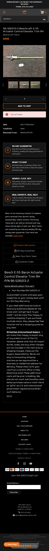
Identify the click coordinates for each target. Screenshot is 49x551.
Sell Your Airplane (24, 426)
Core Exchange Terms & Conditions (24, 453)
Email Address (13, 483)
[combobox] (24, 19)
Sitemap (24, 549)
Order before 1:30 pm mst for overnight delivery (24, 3)
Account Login (24, 444)
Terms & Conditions (24, 449)
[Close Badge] (38, 543)
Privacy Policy (24, 458)
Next (46, 85)
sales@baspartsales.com (25, 515)
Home (24, 416)
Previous (3, 85)
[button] (24, 522)
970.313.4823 (27, 7)
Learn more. (18, 235)
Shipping (24, 421)
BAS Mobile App (24, 435)
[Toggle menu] (7, 12)
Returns (24, 439)
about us (24, 430)
